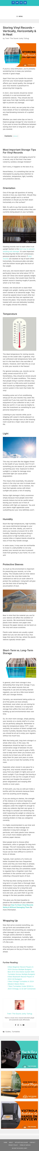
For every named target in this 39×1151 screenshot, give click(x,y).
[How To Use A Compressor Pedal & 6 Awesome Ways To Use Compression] (19, 1067)
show (15, 136)
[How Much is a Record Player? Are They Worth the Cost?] (19, 1097)
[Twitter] (17, 2)
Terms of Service (25, 1145)
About (11, 1142)
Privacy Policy (13, 1145)
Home (5, 1142)
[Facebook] (13, 2)
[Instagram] (21, 2)
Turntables (16, 1032)
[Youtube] (23, 1025)
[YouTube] (25, 2)
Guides (8, 1032)
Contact (32, 1142)
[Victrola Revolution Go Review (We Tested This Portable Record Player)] (19, 1128)
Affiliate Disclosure (21, 1142)
